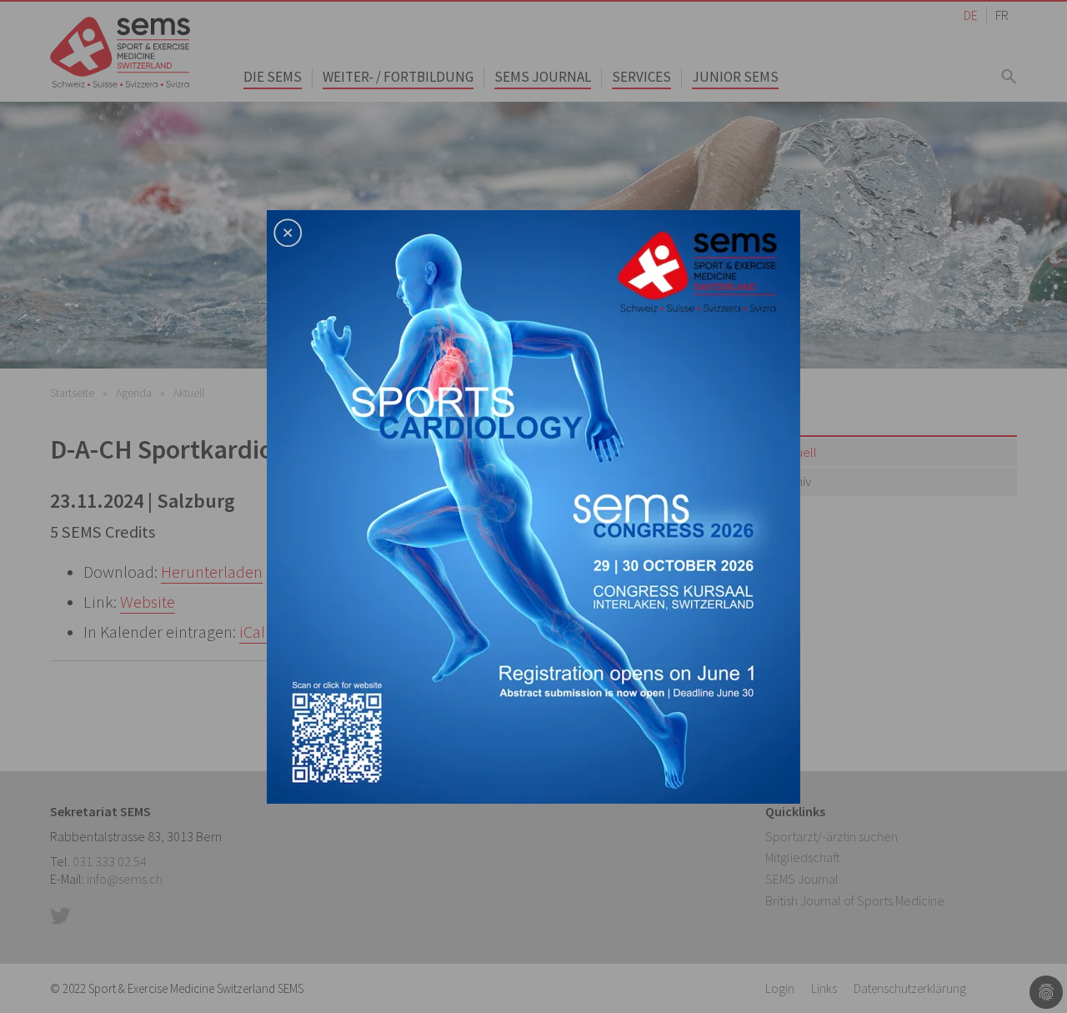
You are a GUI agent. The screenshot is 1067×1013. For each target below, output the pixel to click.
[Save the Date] (533, 504)
